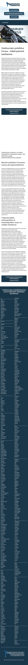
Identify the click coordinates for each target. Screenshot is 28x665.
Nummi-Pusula (18, 331)
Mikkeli (2, 642)
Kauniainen (3, 478)
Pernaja (16, 366)
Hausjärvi (3, 372)
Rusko (16, 453)
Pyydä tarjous (14, 10)
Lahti (2, 570)
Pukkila (16, 401)
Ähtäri (16, 642)
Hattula (2, 366)
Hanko (2, 361)
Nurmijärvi (17, 334)
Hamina (2, 357)
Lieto (2, 600)
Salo (15, 463)
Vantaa (16, 590)
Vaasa (16, 579)
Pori (15, 394)
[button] (26, 22)
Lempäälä (3, 595)
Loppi (2, 612)
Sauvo (16, 471)
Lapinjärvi (3, 576)
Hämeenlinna (3, 393)
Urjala (16, 564)
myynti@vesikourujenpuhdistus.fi (14, 13)
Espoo (2, 334)
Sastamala (17, 468)
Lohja (2, 606)
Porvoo (16, 397)
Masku (2, 632)
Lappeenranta (4, 580)
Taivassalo (17, 524)
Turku (16, 548)
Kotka (2, 536)
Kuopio (2, 546)
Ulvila (16, 563)
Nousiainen (17, 328)
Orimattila (17, 341)
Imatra (2, 405)
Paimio (16, 353)
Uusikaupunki (18, 573)
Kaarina (2, 441)
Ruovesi (16, 452)
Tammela (16, 525)
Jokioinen (3, 419)
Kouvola (2, 537)
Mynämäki (17, 308)
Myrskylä (16, 309)
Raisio (16, 429)
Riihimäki (16, 443)
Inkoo (2, 408)
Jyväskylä (3, 432)
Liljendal (2, 602)
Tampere (16, 527)
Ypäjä (16, 638)
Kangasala (3, 449)
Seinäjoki (16, 478)
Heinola (2, 373)
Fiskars (2, 346)
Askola (2, 317)
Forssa (2, 347)
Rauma (16, 435)
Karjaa (2, 467)
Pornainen (17, 396)
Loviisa (2, 613)
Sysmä (16, 514)
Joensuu (2, 418)
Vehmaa (16, 597)
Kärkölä (2, 564)
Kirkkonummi (4, 508)
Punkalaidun (17, 404)
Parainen (16, 356)
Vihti (16, 609)
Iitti (1, 399)
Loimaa (2, 609)
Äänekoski (17, 643)
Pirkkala (16, 383)
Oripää (16, 343)
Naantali (16, 318)
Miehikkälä (3, 639)
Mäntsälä (17, 311)
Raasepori (17, 427)
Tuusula (16, 554)
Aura (2, 318)
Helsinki (2, 376)
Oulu (16, 347)
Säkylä (16, 515)
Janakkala (3, 416)
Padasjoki (17, 351)
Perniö (16, 367)
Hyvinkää (3, 389)
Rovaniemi (17, 449)
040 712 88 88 (14, 16)
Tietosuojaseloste (20, 659)
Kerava (2, 490)
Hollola (2, 382)
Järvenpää (3, 438)
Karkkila (2, 468)
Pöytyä (16, 423)
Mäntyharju (17, 315)
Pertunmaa (17, 370)
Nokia (16, 325)
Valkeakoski (17, 582)
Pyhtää (16, 409)
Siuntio (16, 492)
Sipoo (16, 489)
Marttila (2, 631)
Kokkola (2, 521)
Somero (16, 499)
